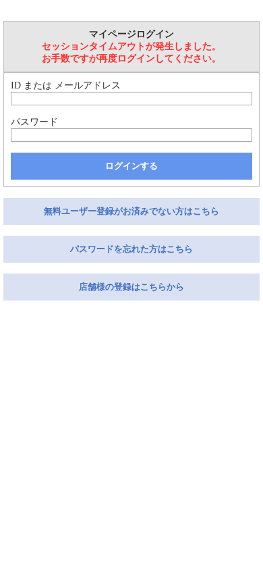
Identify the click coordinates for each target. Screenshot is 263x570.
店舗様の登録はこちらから (131, 287)
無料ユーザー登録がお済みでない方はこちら (131, 211)
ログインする (131, 166)
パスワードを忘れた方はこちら (131, 249)
